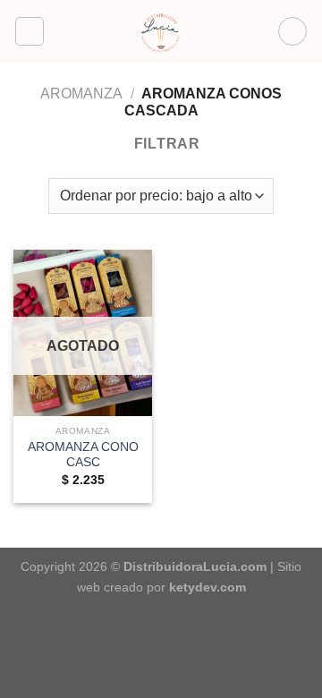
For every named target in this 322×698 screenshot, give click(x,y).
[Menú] (29, 31)
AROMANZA (81, 93)
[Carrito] (292, 31)
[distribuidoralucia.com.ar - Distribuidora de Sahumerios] (161, 31)
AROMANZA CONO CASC (83, 455)
